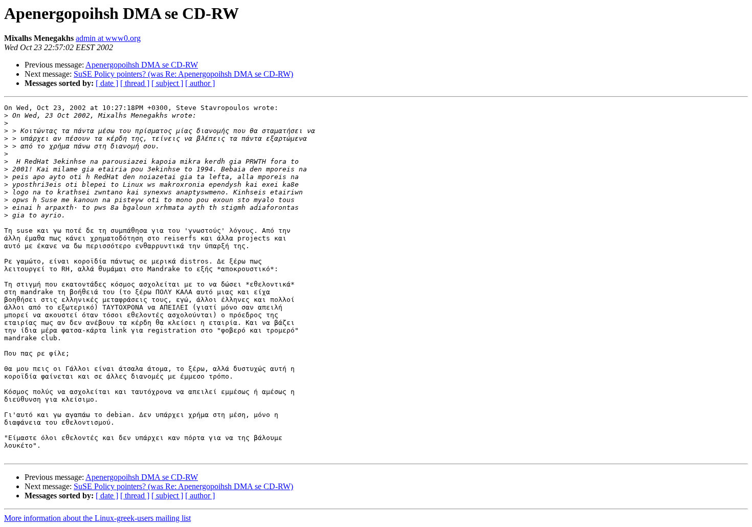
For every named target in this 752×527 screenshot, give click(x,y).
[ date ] (107, 83)
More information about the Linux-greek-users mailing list (97, 518)
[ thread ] (134, 83)
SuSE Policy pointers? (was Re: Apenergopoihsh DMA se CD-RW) (183, 74)
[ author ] (200, 83)
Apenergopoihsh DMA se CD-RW (141, 64)
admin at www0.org (108, 38)
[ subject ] (167, 83)
